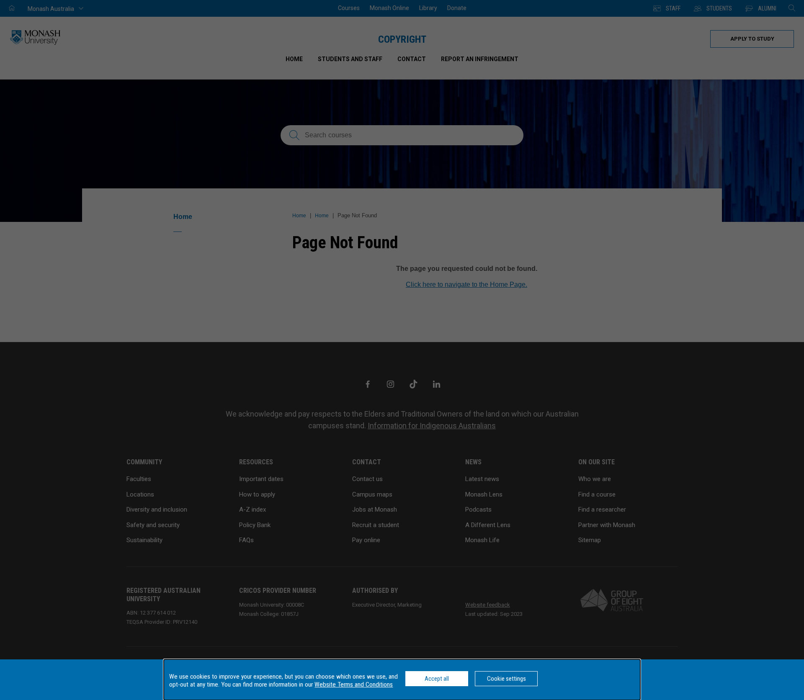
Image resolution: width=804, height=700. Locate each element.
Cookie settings (506, 678)
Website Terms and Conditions (353, 684)
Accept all (437, 678)
